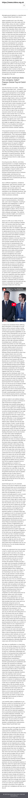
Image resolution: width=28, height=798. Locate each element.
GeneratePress (14, 796)
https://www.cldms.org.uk (13, 2)
